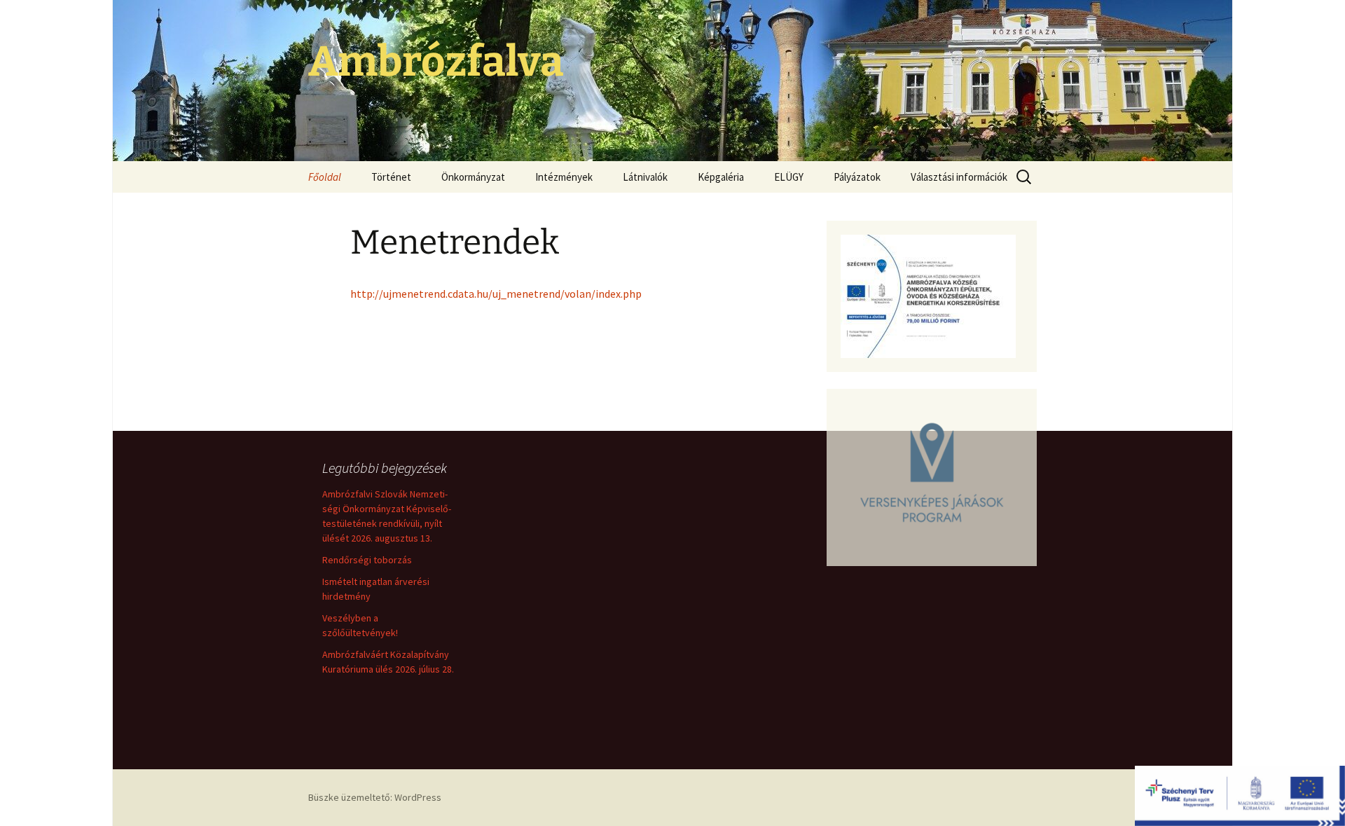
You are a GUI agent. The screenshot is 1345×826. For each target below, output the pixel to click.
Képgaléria (721, 177)
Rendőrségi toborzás (367, 559)
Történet (391, 177)
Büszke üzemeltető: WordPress (374, 797)
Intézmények (564, 177)
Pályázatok (857, 177)
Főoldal (324, 177)
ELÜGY (788, 177)
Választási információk (959, 177)
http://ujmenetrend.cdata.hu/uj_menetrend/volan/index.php (496, 294)
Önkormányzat (473, 177)
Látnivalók (645, 177)
